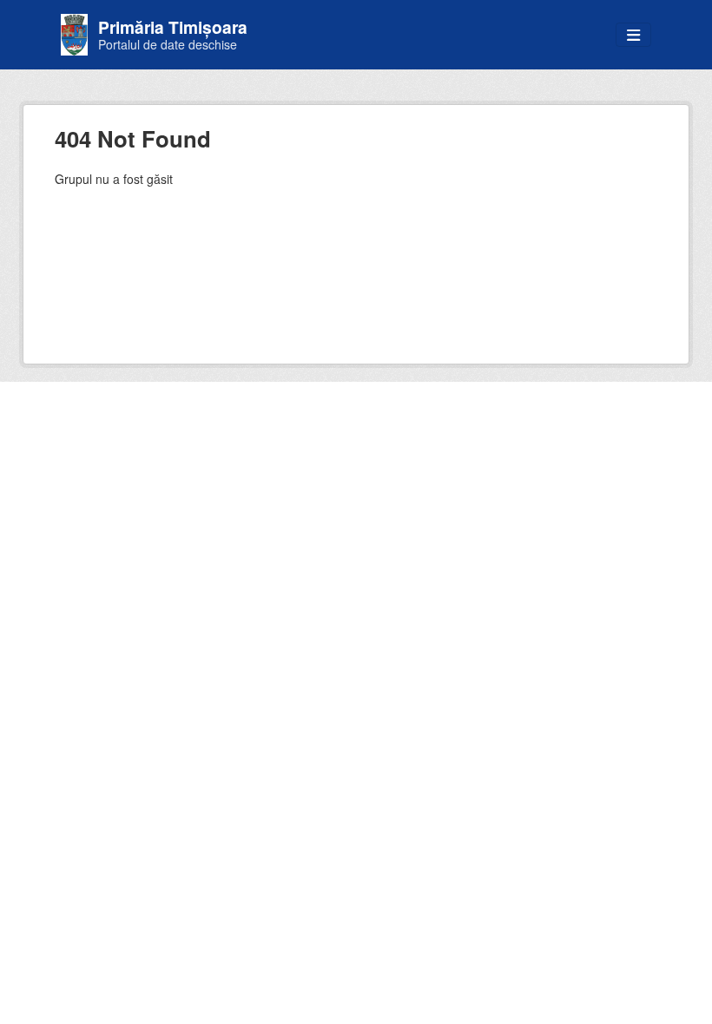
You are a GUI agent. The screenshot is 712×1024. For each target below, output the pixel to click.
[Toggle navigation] (633, 35)
